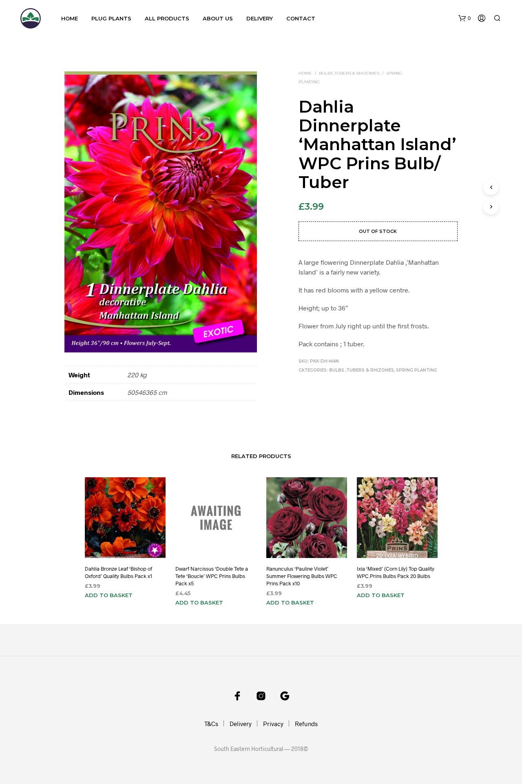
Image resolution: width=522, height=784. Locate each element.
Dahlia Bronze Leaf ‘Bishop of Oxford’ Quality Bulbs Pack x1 (118, 572)
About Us (218, 18)
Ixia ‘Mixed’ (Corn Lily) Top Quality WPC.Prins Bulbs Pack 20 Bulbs (395, 572)
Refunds (306, 723)
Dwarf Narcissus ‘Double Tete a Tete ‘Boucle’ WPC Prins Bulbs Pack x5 (211, 576)
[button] (464, 18)
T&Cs (211, 723)
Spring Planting (416, 370)
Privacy (273, 723)
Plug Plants (111, 18)
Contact (300, 18)
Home (69, 18)
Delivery (259, 18)
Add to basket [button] (109, 595)
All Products (167, 18)
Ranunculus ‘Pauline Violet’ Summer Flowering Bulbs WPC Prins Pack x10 (301, 576)
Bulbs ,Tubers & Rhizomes (349, 73)
